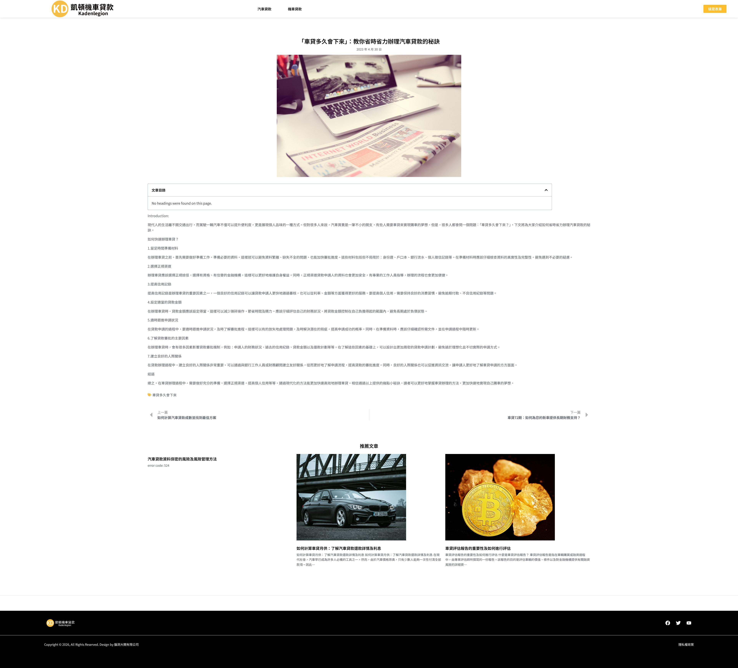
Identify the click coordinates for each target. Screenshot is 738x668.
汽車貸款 (264, 8)
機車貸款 (295, 8)
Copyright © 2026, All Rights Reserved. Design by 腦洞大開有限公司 (91, 644)
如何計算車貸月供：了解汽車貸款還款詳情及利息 (339, 548)
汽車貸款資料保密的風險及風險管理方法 (182, 459)
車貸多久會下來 (164, 394)
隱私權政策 (686, 644)
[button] (546, 190)
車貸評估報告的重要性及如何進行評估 (478, 548)
